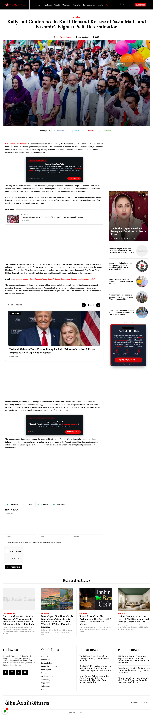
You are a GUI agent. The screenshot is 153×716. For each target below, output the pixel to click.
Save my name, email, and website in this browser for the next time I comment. (34, 542)
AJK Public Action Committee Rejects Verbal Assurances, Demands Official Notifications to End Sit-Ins (133, 659)
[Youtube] (25, 672)
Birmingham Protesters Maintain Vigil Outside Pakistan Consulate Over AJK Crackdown (121, 312)
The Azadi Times (63, 37)
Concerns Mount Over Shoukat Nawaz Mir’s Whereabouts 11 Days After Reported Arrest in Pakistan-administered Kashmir (18, 620)
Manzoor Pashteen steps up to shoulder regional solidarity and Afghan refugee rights (121, 297)
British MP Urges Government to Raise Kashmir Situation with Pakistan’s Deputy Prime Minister (121, 251)
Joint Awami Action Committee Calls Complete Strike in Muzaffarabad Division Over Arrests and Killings (121, 266)
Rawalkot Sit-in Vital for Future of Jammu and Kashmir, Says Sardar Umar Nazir (134, 670)
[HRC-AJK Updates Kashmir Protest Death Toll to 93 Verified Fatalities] (142, 281)
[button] (107, 5)
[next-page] (143, 195)
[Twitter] (18, 672)
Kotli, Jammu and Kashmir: (16, 144)
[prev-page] (139, 195)
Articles (76, 17)
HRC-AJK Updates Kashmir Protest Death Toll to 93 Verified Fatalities (121, 282)
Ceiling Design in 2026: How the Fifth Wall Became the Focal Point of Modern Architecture (133, 619)
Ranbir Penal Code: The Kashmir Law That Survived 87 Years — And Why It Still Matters (95, 620)
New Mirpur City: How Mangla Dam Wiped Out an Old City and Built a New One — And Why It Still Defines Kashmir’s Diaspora (57, 621)
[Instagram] (12, 672)
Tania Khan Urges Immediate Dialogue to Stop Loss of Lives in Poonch (128, 231)
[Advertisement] (54, 245)
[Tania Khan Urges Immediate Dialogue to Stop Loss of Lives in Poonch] (128, 216)
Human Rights (9, 613)
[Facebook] (5, 672)
